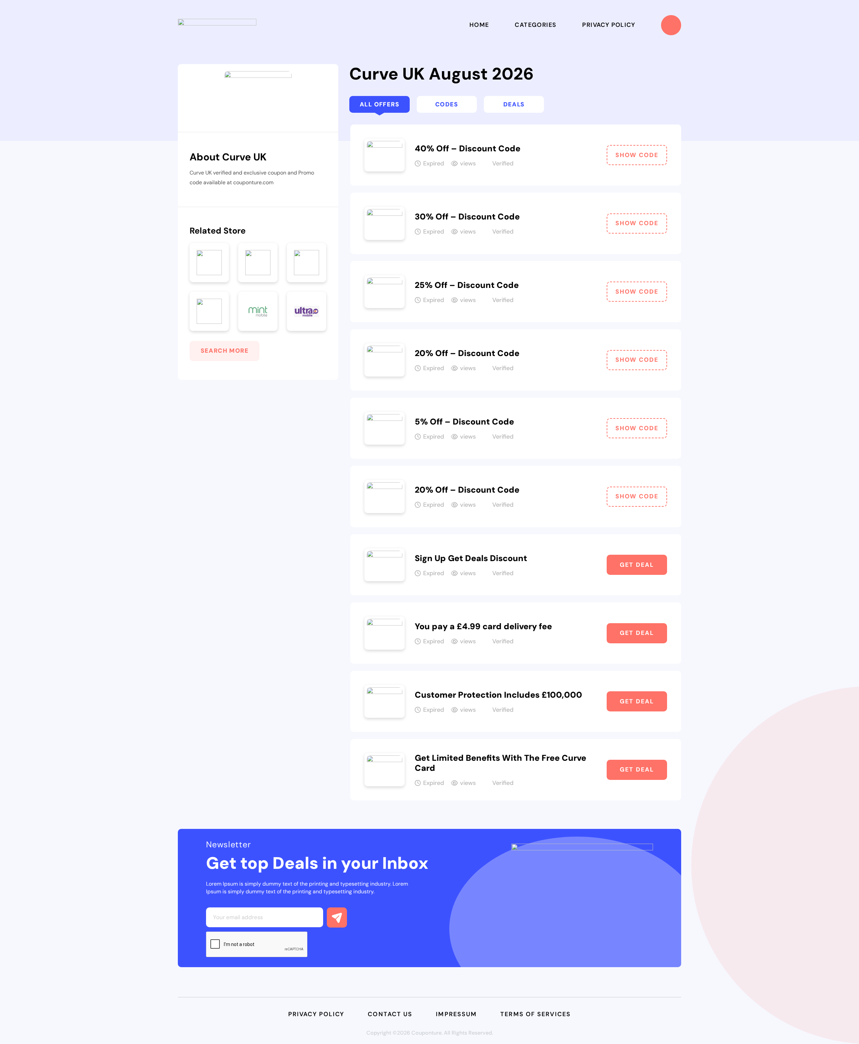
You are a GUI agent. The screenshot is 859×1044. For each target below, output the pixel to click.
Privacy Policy (608, 25)
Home (479, 25)
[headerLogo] (217, 25)
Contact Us (390, 1014)
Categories (535, 25)
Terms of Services (535, 1014)
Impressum (456, 1014)
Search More (225, 351)
